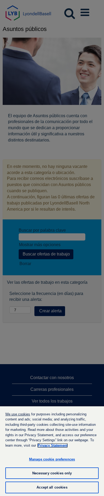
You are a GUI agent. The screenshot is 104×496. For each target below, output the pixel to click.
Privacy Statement (52, 445)
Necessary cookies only (52, 473)
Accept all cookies (52, 487)
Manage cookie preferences (52, 459)
